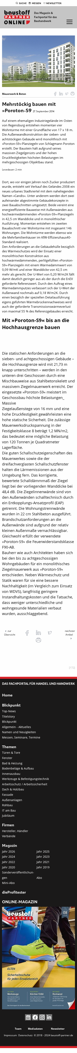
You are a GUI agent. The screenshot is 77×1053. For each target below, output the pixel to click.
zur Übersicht (9, 632)
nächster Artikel (70, 632)
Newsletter (53, 3)
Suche (23, 3)
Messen (36, 3)
